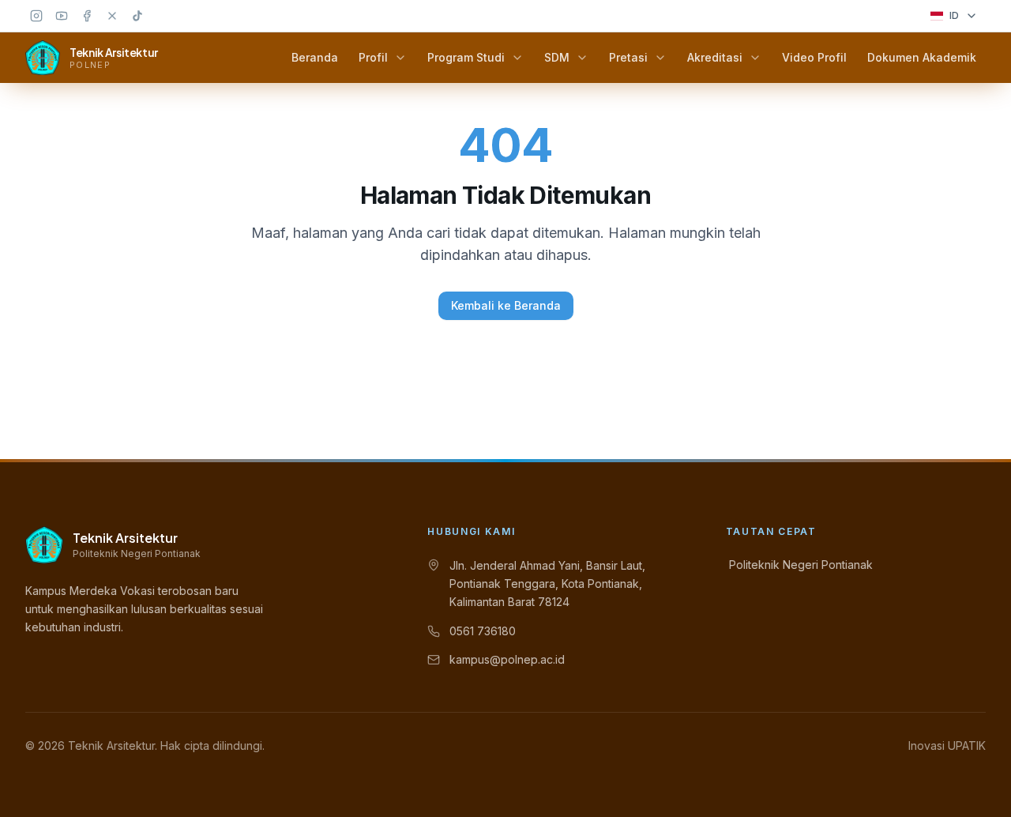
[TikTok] (137, 16)
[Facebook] (87, 16)
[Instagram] (36, 16)
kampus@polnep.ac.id (507, 659)
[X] (112, 16)
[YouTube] (62, 16)
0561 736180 (482, 631)
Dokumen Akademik (921, 57)
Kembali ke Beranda (506, 305)
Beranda (314, 57)
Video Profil (814, 57)
